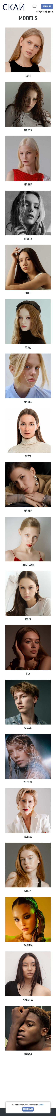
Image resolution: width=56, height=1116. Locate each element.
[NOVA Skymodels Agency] (28, 430)
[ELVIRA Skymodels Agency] (28, 213)
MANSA (28, 1054)
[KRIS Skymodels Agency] (28, 593)
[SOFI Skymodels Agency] (28, 50)
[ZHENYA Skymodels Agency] (28, 756)
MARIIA (28, 511)
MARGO (28, 402)
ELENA (28, 837)
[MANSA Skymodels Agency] (28, 1028)
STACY (28, 891)
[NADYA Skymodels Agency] (28, 104)
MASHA (28, 184)
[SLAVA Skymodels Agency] (28, 702)
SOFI (28, 76)
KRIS (28, 619)
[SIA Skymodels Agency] (28, 647)
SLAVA (28, 728)
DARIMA (28, 945)
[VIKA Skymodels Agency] (28, 321)
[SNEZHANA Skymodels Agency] (28, 539)
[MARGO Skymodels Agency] (28, 376)
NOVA (28, 456)
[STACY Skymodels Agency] (28, 865)
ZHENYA (28, 782)
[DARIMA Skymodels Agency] (28, 919)
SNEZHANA (28, 565)
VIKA (28, 347)
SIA (28, 673)
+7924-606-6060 (44, 11)
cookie (41, 1104)
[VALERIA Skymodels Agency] (28, 973)
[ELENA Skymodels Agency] (28, 810)
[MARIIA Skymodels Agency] (28, 484)
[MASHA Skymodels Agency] (28, 158)
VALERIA (28, 1000)
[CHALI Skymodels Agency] (28, 267)
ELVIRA (28, 239)
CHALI (28, 293)
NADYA (28, 130)
